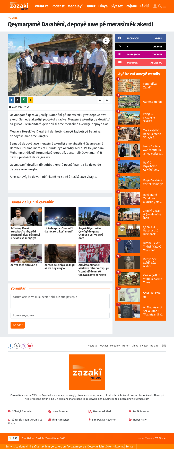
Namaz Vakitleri (102, 411)
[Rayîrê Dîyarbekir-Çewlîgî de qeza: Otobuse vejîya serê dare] (94, 216)
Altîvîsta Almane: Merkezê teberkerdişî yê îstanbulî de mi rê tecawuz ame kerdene (94, 269)
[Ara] (160, 6)
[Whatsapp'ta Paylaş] (24, 100)
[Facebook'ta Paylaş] (11, 100)
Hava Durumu (60, 411)
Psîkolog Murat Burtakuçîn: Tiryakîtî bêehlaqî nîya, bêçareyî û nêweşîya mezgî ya (25, 233)
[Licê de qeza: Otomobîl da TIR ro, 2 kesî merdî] (60, 216)
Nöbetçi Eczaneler (22, 411)
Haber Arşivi (140, 419)
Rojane (131, 6)
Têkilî (144, 6)
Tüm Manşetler (60, 419)
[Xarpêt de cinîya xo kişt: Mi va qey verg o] (60, 253)
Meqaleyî (75, 6)
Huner (90, 6)
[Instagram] (23, 346)
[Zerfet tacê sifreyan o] (26, 253)
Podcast (58, 6)
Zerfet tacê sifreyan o (24, 265)
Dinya (103, 6)
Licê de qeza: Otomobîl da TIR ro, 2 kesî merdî (59, 230)
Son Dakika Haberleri (104, 419)
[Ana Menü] (164, 6)
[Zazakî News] (19, 6)
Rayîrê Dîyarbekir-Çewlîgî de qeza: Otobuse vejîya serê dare (91, 233)
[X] (17, 346)
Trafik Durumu (141, 411)
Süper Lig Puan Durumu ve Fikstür (25, 421)
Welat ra (42, 6)
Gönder (18, 325)
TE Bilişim (160, 438)
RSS (14, 438)
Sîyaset (117, 6)
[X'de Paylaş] (17, 100)
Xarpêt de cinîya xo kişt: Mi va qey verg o (60, 266)
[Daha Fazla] (30, 100)
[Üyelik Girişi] (155, 6)
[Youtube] (30, 346)
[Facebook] (10, 346)
